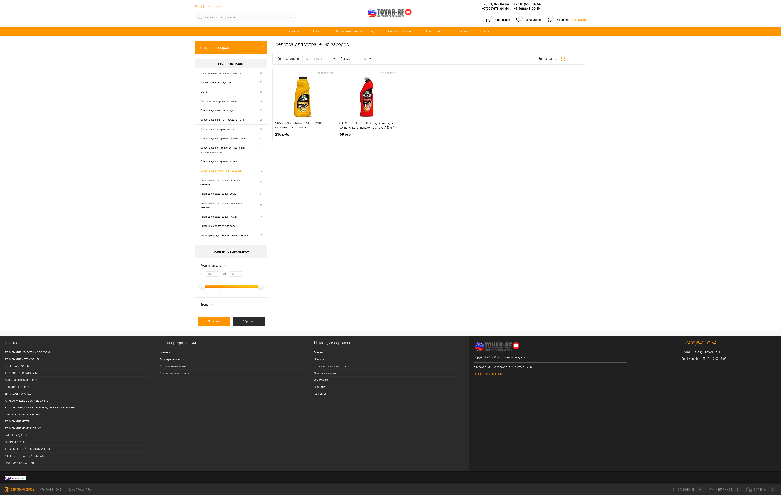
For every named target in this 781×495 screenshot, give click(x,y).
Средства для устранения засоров (221, 170)
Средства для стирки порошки (218, 161)
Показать (214, 321)
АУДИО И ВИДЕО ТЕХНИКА (21, 379)
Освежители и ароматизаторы (218, 101)
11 (261, 110)
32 (261, 129)
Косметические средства (215, 82)
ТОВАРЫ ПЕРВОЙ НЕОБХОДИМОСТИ (27, 449)
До (225, 273)
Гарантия (460, 31)
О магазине (433, 31)
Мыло (203, 91)
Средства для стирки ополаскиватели (223, 138)
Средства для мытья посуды (217, 110)
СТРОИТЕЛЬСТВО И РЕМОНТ (22, 414)
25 (261, 119)
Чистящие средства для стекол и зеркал (224, 235)
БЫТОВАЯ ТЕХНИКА (17, 386)
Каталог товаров (214, 47)
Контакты (486, 31)
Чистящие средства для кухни (218, 216)
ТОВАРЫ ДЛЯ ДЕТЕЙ (17, 421)
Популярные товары (171, 359)
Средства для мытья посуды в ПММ (222, 119)
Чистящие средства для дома (218, 193)
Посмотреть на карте (488, 373)
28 (261, 205)
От (202, 273)
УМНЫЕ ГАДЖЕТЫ (16, 435)
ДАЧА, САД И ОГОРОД (18, 393)
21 (261, 82)
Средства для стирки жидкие (217, 129)
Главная (293, 31)
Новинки (164, 352)
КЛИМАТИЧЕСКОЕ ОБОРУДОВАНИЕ (26, 400)
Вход (198, 6)
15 (261, 91)
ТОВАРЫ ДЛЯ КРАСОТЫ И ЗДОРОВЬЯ (28, 352)
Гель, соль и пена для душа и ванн (220, 73)
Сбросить (248, 321)
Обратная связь (22, 489)
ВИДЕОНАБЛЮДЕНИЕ (18, 366)
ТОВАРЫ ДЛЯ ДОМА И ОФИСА (23, 428)
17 (261, 138)
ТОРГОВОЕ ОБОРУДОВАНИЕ (22, 373)
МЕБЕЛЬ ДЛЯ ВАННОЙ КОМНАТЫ (25, 455)
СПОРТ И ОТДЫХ (15, 442)
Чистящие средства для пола (218, 225)
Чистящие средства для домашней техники (221, 205)
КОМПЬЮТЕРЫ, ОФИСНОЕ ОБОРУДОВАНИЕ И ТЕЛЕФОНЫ (40, 407)
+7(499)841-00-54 (51, 489)
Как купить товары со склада (355, 31)
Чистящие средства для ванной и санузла (220, 182)
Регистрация (213, 6)
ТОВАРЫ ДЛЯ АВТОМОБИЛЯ (22, 359)
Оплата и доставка (400, 31)
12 (261, 73)
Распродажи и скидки (172, 366)
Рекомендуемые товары (174, 373)
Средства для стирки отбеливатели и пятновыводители (222, 150)
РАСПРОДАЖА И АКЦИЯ (19, 462)
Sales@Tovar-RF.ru (707, 352)
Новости (317, 31)
